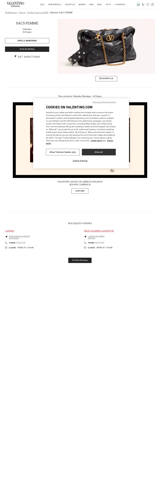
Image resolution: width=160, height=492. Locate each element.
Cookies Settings (80, 160)
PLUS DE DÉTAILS (27, 49)
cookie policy (96, 140)
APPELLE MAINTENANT (27, 41)
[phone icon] (143, 4)
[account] (148, 4)
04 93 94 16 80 (20, 242)
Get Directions (29, 56)
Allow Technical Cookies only (63, 152)
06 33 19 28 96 (99, 242)
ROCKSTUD (70, 4)
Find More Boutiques (80, 260)
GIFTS (108, 4)
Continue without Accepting (104, 102)
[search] (138, 4)
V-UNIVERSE (120, 4)
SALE (42, 4)
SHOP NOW (81, 191)
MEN (91, 4)
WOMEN (82, 4)
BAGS (99, 4)
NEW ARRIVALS (54, 4)
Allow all (99, 152)
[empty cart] (152, 4)
